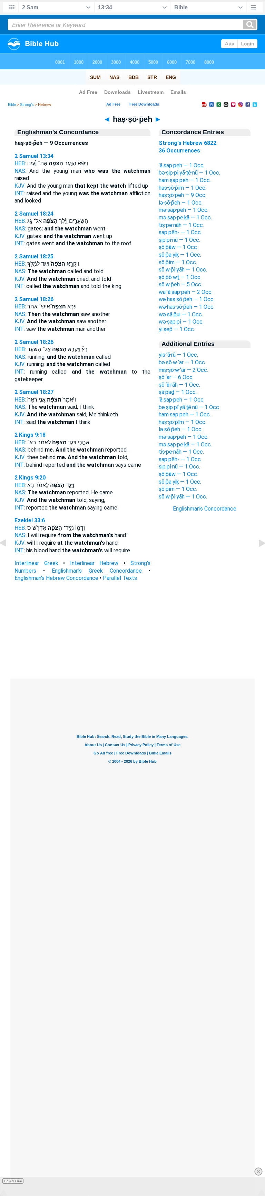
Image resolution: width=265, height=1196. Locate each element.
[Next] (256, 558)
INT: (19, 193)
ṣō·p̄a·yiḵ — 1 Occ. (180, 254)
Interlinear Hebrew (94, 563)
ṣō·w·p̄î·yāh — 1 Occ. (183, 269)
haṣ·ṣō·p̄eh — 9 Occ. (182, 195)
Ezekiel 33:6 (29, 520)
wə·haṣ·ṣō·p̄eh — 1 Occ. (187, 299)
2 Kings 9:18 (30, 435)
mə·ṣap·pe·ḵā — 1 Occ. (185, 217)
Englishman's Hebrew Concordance (56, 578)
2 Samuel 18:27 (33, 392)
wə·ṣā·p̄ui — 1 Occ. (181, 314)
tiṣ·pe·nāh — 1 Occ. (181, 225)
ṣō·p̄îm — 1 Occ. (178, 262)
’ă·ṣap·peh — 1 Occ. (182, 165)
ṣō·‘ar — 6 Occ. (176, 377)
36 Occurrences (179, 150)
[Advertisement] (132, 636)
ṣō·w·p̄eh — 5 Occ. (180, 284)
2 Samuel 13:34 (33, 156)
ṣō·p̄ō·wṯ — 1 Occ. (180, 277)
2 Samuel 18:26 (33, 299)
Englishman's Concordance (204, 508)
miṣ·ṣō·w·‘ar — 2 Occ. (183, 370)
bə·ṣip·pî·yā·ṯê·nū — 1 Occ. (189, 172)
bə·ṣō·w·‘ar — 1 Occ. (182, 362)
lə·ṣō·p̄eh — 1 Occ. (181, 202)
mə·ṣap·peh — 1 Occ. (183, 210)
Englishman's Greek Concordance (97, 570)
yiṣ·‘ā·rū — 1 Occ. (178, 355)
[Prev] (8, 558)
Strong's (27, 104)
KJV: (20, 185)
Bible (12, 104)
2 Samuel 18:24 (33, 213)
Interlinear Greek (36, 563)
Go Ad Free (13, 1181)
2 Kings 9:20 (30, 477)
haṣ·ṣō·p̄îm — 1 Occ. (182, 188)
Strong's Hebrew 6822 (187, 143)
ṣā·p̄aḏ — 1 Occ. (178, 392)
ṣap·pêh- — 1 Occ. (180, 232)
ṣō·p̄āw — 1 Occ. (178, 247)
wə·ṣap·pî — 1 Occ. (181, 321)
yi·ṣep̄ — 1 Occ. (177, 329)
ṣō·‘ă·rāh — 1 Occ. (179, 385)
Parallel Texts (120, 578)
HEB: (20, 163)
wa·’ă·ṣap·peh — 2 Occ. (186, 292)
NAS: (20, 171)
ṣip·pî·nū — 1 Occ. (179, 240)
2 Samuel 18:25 (33, 256)
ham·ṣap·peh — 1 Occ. (185, 180)
